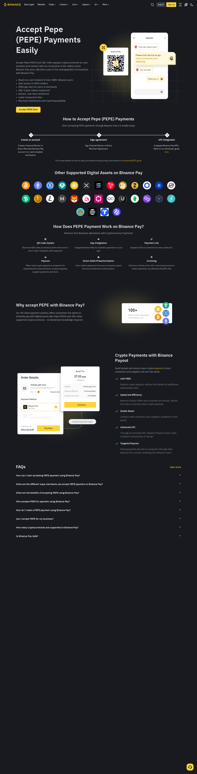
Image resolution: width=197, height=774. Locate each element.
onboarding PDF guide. (132, 161)
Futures (63, 5)
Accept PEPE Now (28, 110)
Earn (74, 5)
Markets (41, 5)
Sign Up (171, 5)
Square (85, 5)
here (28, 152)
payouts (158, 368)
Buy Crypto (29, 5)
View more (175, 467)
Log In (161, 5)
